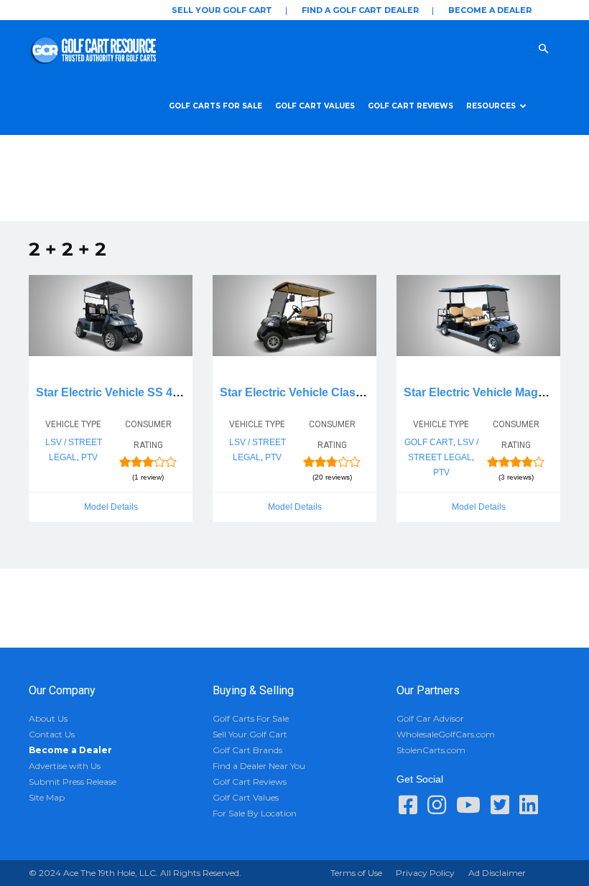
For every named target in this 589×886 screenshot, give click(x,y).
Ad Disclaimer (497, 872)
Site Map (47, 797)
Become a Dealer (490, 10)
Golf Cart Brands (247, 750)
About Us (48, 718)
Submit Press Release (72, 781)
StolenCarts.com (430, 750)
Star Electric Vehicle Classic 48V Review (328, 392)
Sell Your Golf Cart (222, 10)
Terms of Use (356, 872)
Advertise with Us (65, 765)
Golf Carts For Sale (215, 106)
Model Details (111, 507)
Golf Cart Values (315, 106)
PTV (89, 457)
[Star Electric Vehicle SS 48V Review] (111, 315)
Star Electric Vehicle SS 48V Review (132, 392)
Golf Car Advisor (430, 718)
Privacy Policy (425, 872)
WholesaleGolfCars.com (445, 734)
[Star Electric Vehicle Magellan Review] (478, 315)
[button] (557, 48)
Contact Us (52, 734)
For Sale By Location (255, 813)
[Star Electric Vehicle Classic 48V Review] (294, 315)
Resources (491, 106)
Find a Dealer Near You (259, 765)
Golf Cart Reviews (410, 106)
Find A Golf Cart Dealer (360, 10)
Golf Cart (428, 442)
